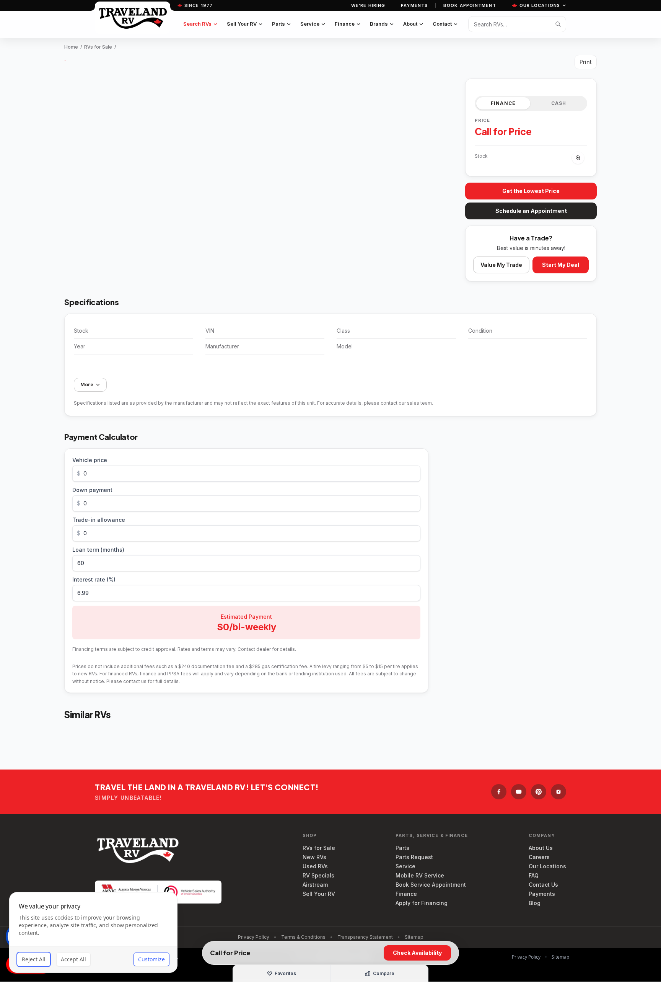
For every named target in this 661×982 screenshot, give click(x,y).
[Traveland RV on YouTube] (518, 791)
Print (586, 62)
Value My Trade (501, 264)
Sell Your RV (242, 24)
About (410, 24)
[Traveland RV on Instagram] (558, 791)
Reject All (34, 959)
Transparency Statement (365, 937)
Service (309, 24)
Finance (345, 24)
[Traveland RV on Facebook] (498, 791)
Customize (151, 959)
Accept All (73, 959)
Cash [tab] (559, 103)
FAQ (534, 875)
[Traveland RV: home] (132, 18)
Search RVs (197, 24)
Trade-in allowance (98, 519)
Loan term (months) (98, 549)
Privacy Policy (253, 937)
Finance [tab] (503, 103)
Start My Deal (560, 264)
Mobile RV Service (420, 875)
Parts (278, 24)
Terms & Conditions (303, 937)
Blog (535, 903)
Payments (414, 5)
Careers (539, 857)
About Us (541, 848)
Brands (379, 24)
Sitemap (414, 937)
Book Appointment (469, 5)
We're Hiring (368, 5)
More (86, 384)
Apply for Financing (422, 903)
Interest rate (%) (94, 579)
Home (71, 47)
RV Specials (318, 875)
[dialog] (93, 932)
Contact (442, 24)
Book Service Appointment (431, 884)
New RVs (314, 857)
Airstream (315, 884)
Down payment (92, 490)
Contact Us (543, 884)
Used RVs (315, 866)
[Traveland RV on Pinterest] (538, 791)
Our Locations (539, 5)
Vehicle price (89, 460)
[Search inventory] (558, 24)
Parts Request (414, 857)
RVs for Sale (98, 47)
